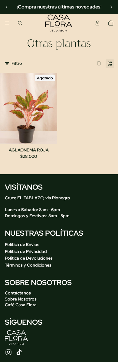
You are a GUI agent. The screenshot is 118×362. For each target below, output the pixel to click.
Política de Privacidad (26, 251)
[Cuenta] (97, 23)
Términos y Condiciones (28, 265)
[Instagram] (8, 352)
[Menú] (7, 23)
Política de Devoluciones (29, 258)
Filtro (16, 63)
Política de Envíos (22, 244)
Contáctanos (18, 293)
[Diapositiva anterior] (6, 7)
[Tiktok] (19, 352)
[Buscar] (20, 23)
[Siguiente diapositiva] (111, 7)
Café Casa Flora (21, 304)
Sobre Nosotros (21, 298)
